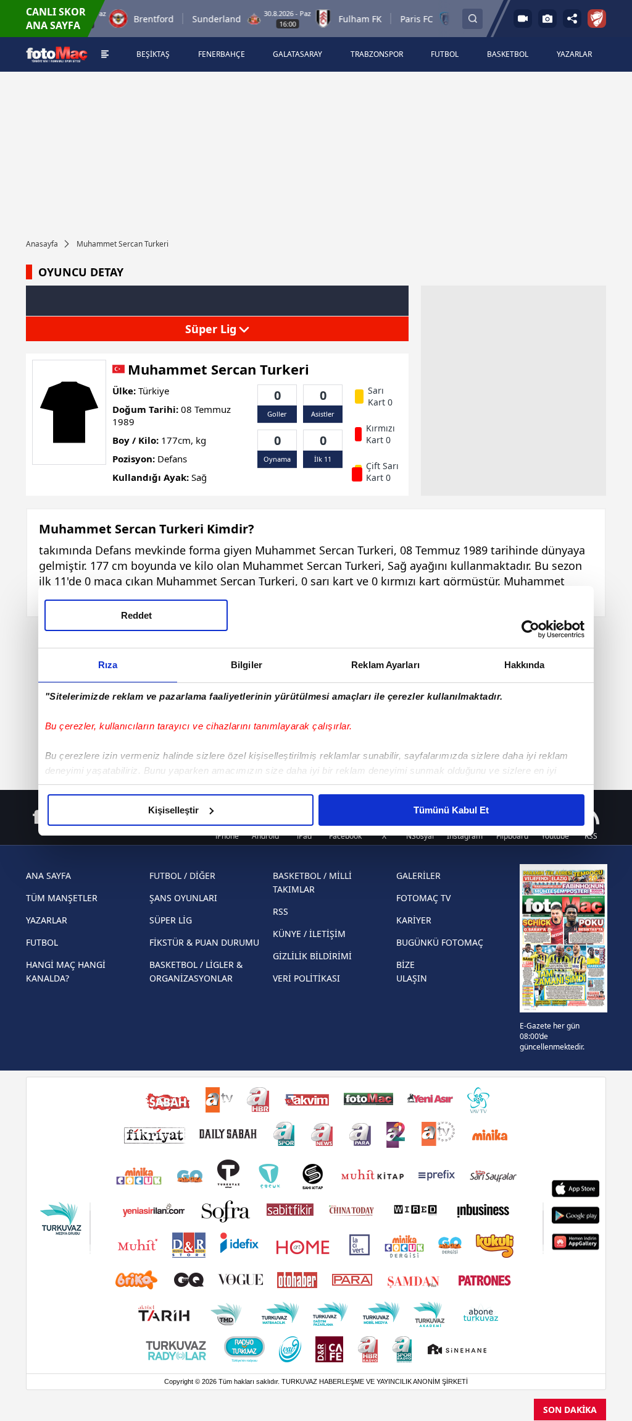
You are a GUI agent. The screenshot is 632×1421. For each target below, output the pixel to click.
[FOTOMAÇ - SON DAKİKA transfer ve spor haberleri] (57, 54)
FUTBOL (42, 942)
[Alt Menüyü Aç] (105, 54)
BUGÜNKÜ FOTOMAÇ (439, 942)
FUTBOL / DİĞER (182, 875)
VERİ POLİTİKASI (306, 978)
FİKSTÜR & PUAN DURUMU (204, 942)
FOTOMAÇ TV (423, 898)
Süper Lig (212, 328)
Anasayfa (42, 244)
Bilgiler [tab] (246, 665)
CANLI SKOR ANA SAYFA (56, 18)
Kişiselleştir (173, 810)
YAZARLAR (46, 920)
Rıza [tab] (107, 665)
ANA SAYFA (48, 875)
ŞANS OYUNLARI (183, 898)
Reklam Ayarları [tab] (385, 665)
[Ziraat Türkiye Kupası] (597, 18)
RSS (280, 911)
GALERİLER (418, 875)
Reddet (136, 615)
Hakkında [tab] (524, 665)
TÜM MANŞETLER (62, 898)
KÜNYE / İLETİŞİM (309, 934)
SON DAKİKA (570, 1409)
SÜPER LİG (170, 920)
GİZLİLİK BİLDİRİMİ (312, 956)
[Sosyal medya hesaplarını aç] (572, 18)
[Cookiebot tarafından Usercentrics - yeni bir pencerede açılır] (530, 629)
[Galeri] (547, 18)
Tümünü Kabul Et (451, 810)
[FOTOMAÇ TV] (523, 18)
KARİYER (413, 920)
